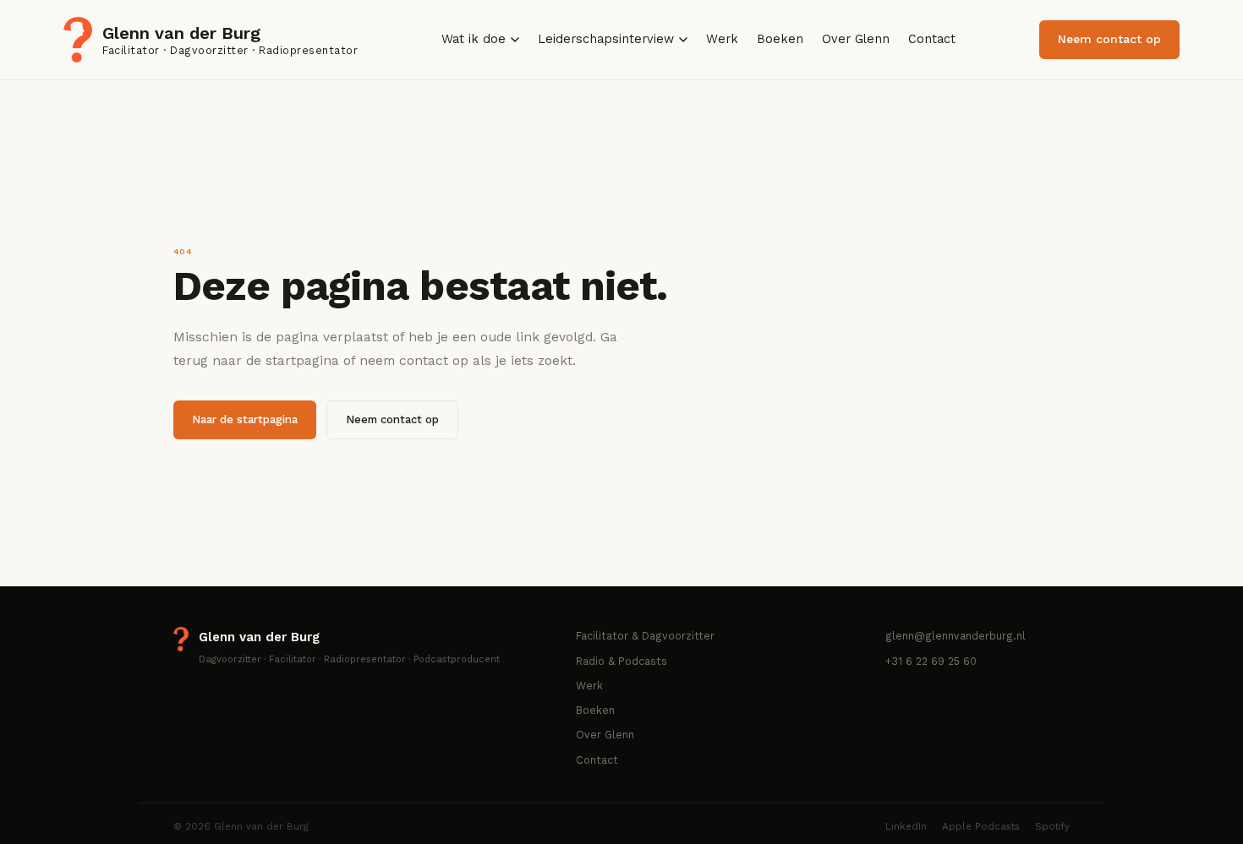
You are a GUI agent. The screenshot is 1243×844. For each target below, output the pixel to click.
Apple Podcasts (981, 826)
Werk (722, 39)
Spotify (1052, 826)
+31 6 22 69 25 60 (931, 661)
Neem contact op (1109, 39)
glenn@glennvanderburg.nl (955, 635)
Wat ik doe (473, 39)
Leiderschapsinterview (606, 39)
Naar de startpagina (245, 419)
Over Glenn (856, 39)
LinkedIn (906, 826)
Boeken (780, 39)
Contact (932, 39)
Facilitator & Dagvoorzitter (645, 635)
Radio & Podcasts (621, 661)
